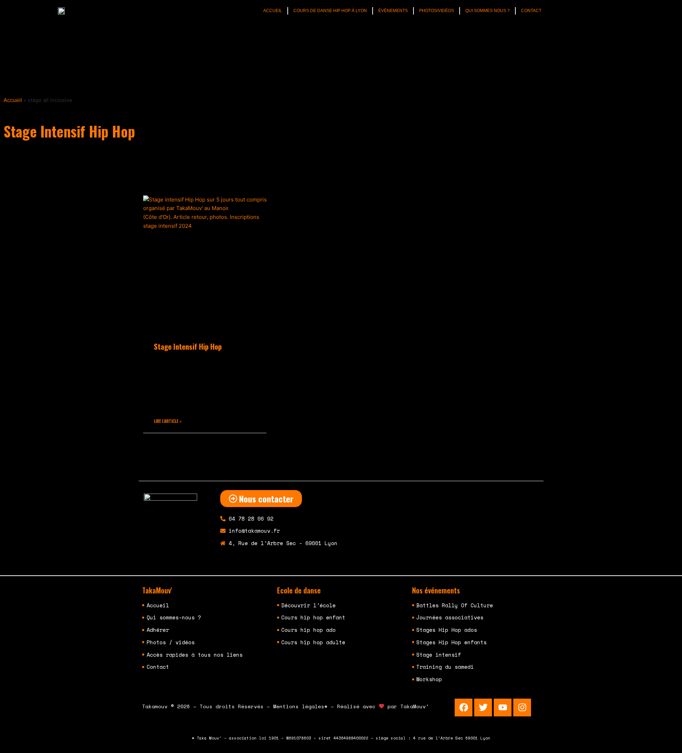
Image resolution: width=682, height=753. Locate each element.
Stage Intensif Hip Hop (188, 346)
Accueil (272, 10)
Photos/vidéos (436, 10)
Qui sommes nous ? (487, 10)
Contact (531, 10)
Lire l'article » (168, 421)
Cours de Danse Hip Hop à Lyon (330, 10)
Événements (393, 10)
